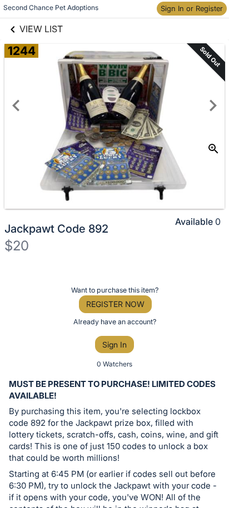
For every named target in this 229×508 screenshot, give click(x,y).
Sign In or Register (192, 8)
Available (194, 221)
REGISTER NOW (115, 304)
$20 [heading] (16, 246)
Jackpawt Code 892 (56, 228)
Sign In (114, 344)
